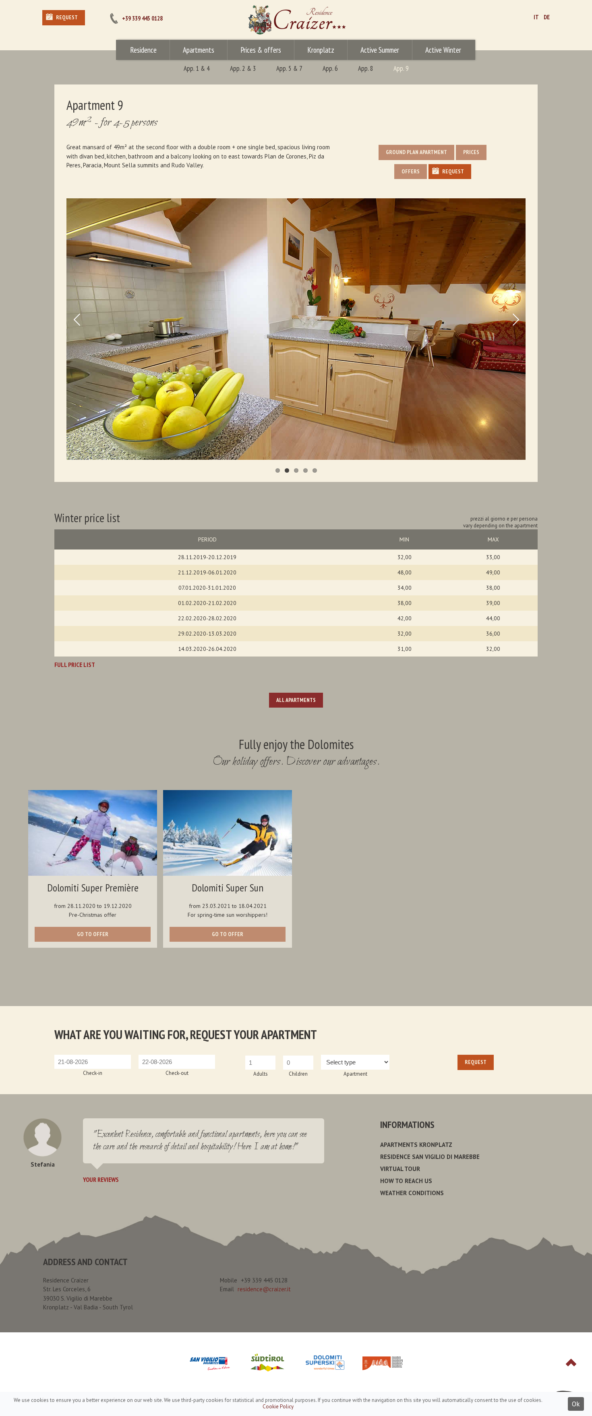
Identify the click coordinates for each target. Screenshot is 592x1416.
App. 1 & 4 (197, 68)
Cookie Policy (278, 1406)
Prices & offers (260, 50)
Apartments (198, 50)
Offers (411, 171)
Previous (76, 329)
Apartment (355, 1073)
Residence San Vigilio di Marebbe (430, 1157)
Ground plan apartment (416, 152)
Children (298, 1073)
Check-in (92, 1073)
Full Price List (74, 665)
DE (547, 17)
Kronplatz (320, 50)
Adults (260, 1073)
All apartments (296, 700)
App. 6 (330, 68)
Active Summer (379, 50)
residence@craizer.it (264, 1289)
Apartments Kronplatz (416, 1144)
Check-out (177, 1073)
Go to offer (92, 934)
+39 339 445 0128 (142, 18)
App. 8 (365, 68)
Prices (471, 152)
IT (536, 17)
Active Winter (443, 50)
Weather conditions (412, 1193)
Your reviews (101, 1179)
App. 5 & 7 (289, 68)
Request (67, 17)
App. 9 (401, 68)
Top (571, 1362)
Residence (143, 50)
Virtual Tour (400, 1169)
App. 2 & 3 (243, 68)
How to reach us (406, 1181)
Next (515, 329)
